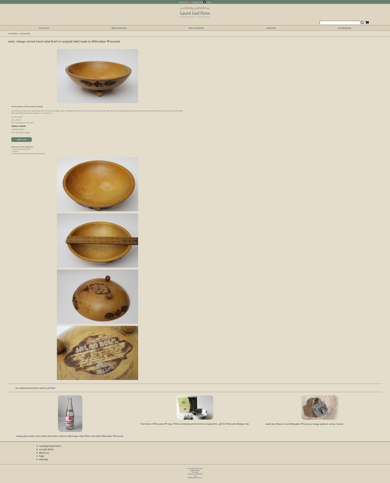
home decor (44, 28)
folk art (15, 151)
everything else (344, 28)
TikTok (208, 2)
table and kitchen (119, 28)
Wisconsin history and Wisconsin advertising (28, 153)
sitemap (43, 459)
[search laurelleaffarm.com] (362, 22)
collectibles (271, 28)
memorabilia (25, 33)
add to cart (21, 139)
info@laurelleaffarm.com (194, 478)
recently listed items (50, 446)
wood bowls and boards (21, 149)
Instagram (195, 2)
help (41, 456)
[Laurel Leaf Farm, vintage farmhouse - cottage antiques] (195, 12)
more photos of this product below (27, 106)
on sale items (46, 449)
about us (44, 452)
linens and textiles (196, 28)
